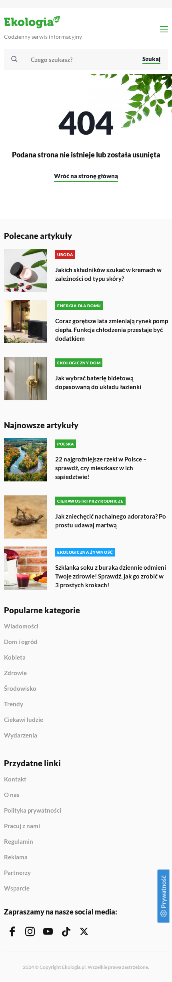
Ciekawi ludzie (23, 720)
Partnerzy (17, 873)
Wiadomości (21, 626)
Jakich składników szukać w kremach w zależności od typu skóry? (108, 274)
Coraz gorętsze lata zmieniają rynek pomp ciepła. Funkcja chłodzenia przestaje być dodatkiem (111, 329)
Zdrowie (15, 673)
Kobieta (15, 657)
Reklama (16, 857)
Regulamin (18, 842)
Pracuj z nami (22, 826)
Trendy (13, 704)
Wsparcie (17, 888)
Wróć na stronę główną (86, 175)
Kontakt (15, 779)
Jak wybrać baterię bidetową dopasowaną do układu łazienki (98, 382)
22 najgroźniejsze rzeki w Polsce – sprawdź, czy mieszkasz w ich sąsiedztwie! (101, 467)
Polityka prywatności (32, 810)
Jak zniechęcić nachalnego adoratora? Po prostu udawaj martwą (110, 521)
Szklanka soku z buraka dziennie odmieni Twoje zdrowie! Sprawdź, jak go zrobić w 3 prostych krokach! (110, 576)
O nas (12, 795)
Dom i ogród (21, 642)
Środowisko (20, 689)
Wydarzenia (20, 735)
